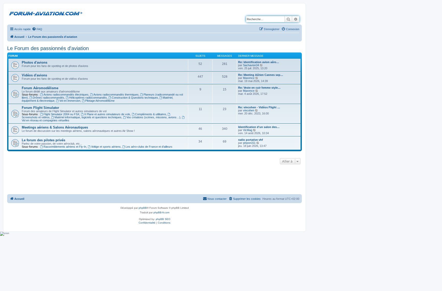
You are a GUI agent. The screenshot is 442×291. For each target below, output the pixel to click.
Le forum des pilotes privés (43, 140)
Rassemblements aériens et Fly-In (64, 146)
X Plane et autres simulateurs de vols (107, 114)
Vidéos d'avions (34, 75)
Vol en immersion (69, 100)
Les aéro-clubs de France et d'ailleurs (149, 146)
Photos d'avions (34, 62)
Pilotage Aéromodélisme (100, 100)
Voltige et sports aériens (106, 146)
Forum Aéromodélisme (40, 88)
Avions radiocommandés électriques (66, 94)
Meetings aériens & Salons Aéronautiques (55, 127)
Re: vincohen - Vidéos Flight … (259, 107)
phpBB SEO (163, 219)
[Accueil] (46, 12)
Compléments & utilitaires (150, 114)
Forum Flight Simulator (40, 108)
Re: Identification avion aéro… (258, 62)
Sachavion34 (251, 65)
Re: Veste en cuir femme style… (259, 87)
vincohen (248, 110)
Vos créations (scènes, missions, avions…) (153, 117)
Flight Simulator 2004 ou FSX (61, 114)
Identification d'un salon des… (259, 127)
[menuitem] (37, 29)
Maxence (249, 77)
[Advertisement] (154, 179)
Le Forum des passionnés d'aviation (48, 48)
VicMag (247, 130)
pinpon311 (249, 142)
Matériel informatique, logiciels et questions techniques (87, 117)
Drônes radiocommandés (48, 97)
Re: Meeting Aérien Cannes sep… (260, 74)
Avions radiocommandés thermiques (116, 94)
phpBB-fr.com (161, 212)
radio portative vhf (250, 139)
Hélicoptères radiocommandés (88, 97)
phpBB (143, 207)
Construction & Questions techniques (135, 97)
